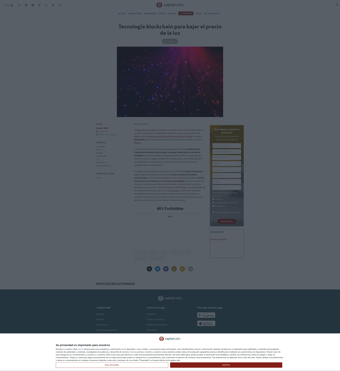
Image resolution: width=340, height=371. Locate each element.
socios (80, 349)
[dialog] (170, 352)
